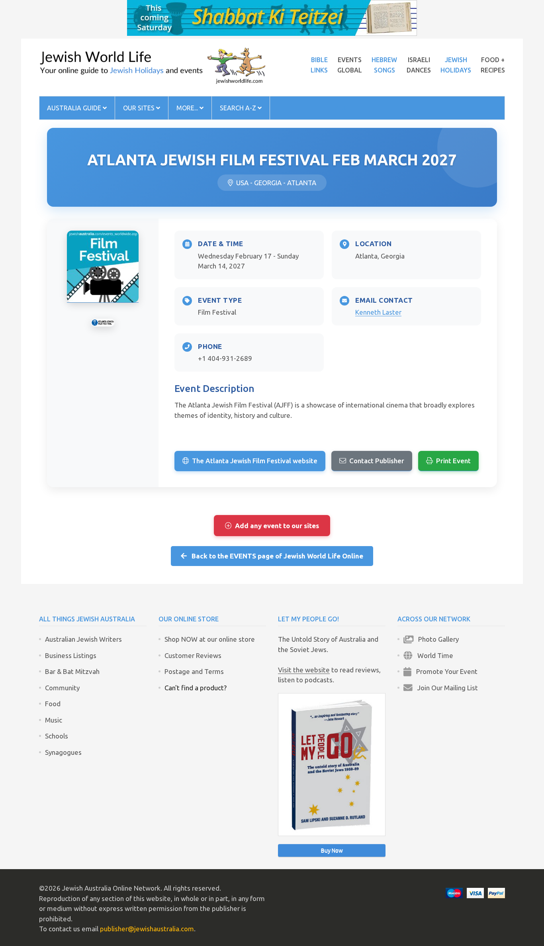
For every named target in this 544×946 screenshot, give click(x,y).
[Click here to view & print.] (103, 266)
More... (188, 108)
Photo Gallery (436, 639)
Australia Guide (75, 108)
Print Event (453, 460)
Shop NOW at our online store (209, 639)
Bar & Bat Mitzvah (72, 671)
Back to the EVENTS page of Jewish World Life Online (275, 556)
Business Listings (70, 655)
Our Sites (139, 108)
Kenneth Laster (378, 312)
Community (62, 687)
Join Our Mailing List (445, 687)
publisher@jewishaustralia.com (147, 928)
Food (53, 703)
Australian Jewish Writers (83, 639)
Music (53, 720)
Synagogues (63, 752)
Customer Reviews (192, 655)
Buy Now (332, 850)
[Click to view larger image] (103, 323)
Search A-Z (239, 108)
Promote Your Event (444, 671)
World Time (433, 655)
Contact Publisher (376, 460)
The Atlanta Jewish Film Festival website (254, 460)
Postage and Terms (194, 671)
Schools (56, 736)
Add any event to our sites (277, 525)
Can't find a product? (195, 687)
